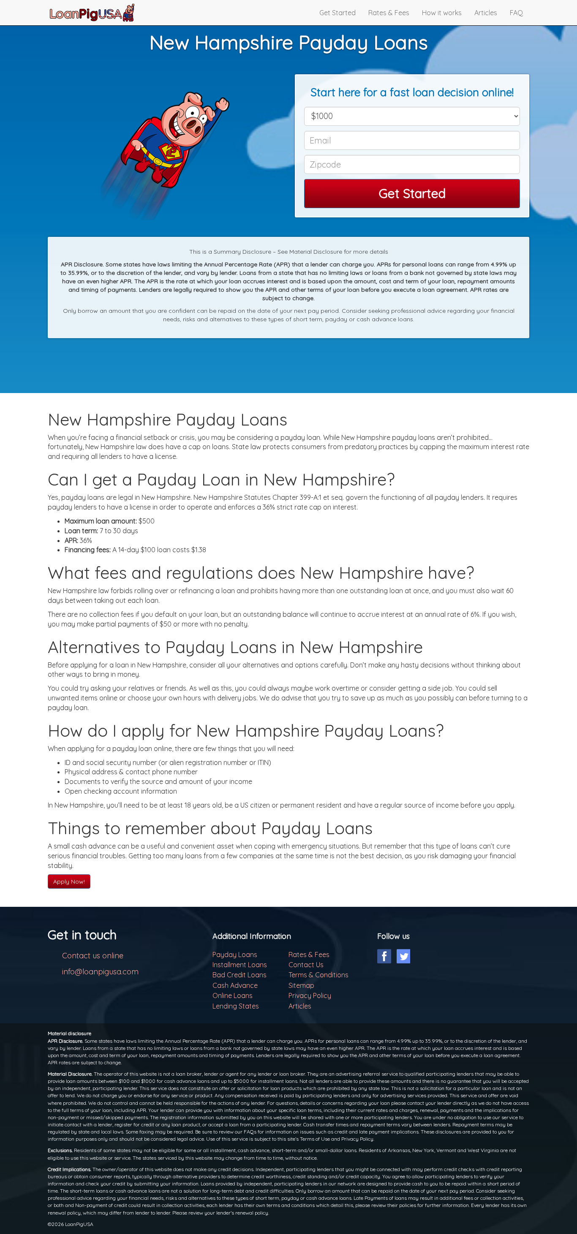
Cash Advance (235, 985)
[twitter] (403, 956)
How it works (442, 12)
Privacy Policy (309, 995)
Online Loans (232, 995)
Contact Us (306, 964)
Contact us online (92, 955)
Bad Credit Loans (239, 975)
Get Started (337, 12)
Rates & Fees (388, 12)
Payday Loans (234, 954)
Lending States (235, 1006)
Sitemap (301, 985)
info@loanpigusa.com (100, 971)
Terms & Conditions (318, 975)
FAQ (516, 12)
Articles (485, 12)
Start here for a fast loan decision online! (412, 92)
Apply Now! (69, 881)
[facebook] (384, 956)
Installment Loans (239, 964)
